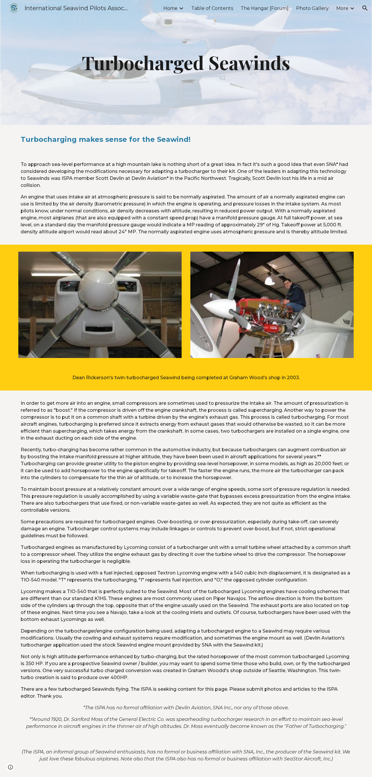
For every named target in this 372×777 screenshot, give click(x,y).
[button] (365, 8)
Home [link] (170, 8)
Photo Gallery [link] (312, 8)
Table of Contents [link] (212, 8)
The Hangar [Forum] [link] (265, 8)
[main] (186, 62)
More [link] (342, 8)
